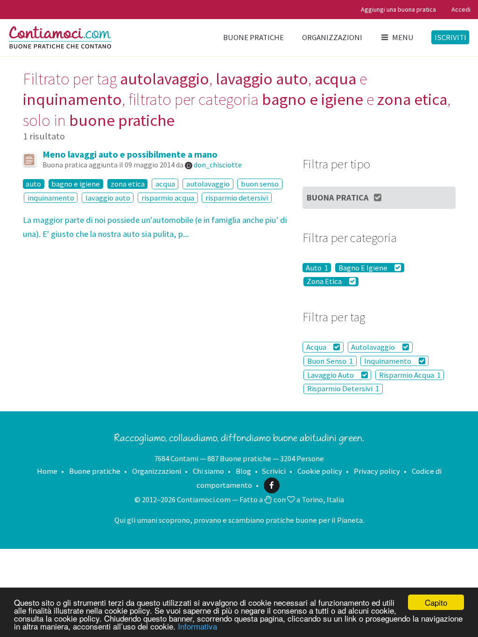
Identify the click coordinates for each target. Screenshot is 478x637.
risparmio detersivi (236, 198)
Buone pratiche (253, 37)
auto (33, 183)
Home (47, 471)
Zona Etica (325, 281)
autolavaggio (208, 184)
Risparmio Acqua (410, 375)
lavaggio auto (107, 198)
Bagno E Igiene (363, 267)
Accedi (461, 9)
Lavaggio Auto (331, 375)
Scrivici (273, 471)
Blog (243, 471)
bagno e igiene (75, 183)
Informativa (197, 626)
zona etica (128, 183)
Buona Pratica (338, 197)
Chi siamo (208, 471)
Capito (436, 602)
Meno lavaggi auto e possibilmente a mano (130, 154)
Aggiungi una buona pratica (398, 9)
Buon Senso (330, 361)
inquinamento (51, 198)
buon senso (260, 184)
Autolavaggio (373, 347)
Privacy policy (377, 471)
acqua (165, 184)
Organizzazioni (332, 37)
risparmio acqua (167, 198)
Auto (317, 267)
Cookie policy (319, 471)
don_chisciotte (218, 164)
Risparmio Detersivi (343, 389)
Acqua (317, 347)
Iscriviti (450, 37)
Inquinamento (388, 361)
